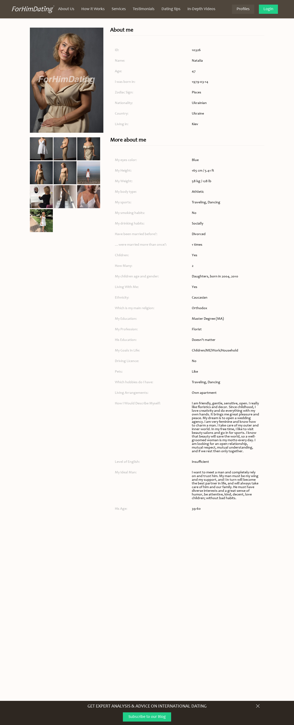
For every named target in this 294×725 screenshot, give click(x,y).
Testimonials (144, 9)
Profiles (243, 9)
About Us (66, 9)
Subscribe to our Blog (147, 717)
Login (268, 9)
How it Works (93, 9)
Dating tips (171, 9)
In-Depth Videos (201, 9)
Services (119, 9)
